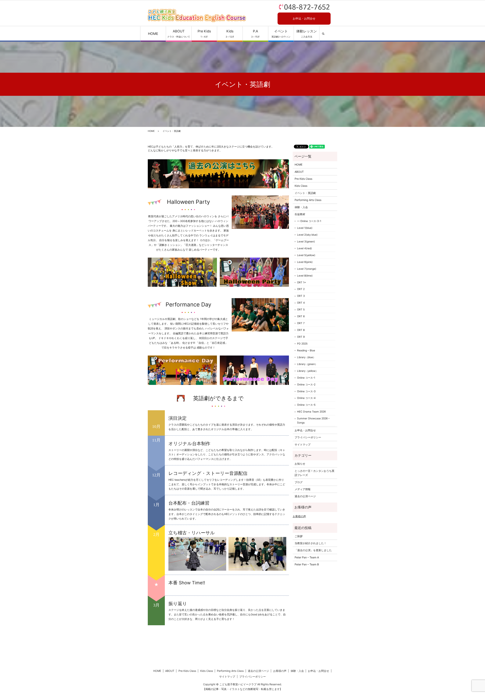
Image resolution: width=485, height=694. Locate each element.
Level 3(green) (306, 241)
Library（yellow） (307, 370)
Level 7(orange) (306, 268)
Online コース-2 (306, 384)
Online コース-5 (306, 404)
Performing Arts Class (308, 200)
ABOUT (178, 33)
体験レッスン (306, 33)
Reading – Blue (306, 350)
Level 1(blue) (304, 227)
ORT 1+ (301, 282)
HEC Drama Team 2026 (311, 411)
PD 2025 (302, 343)
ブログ (299, 482)
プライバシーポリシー (308, 437)
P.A (255, 33)
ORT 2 (301, 289)
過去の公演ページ (305, 496)
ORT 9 (301, 336)
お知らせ (300, 463)
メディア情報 (303, 489)
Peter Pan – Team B (307, 564)
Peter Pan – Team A (307, 557)
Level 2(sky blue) (307, 234)
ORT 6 (301, 316)
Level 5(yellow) (306, 255)
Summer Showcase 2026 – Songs (313, 420)
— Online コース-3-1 (309, 221)
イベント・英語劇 (305, 193)
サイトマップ (303, 444)
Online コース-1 (306, 377)
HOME (153, 34)
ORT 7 (301, 323)
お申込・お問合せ (304, 18)
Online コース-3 (306, 391)
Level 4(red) (304, 248)
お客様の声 (299, 516)
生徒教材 (300, 214)
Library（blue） (306, 357)
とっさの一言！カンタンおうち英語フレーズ (314, 473)
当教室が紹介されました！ (310, 543)
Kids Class (301, 185)
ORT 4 (301, 302)
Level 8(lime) (305, 275)
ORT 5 (301, 309)
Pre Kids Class (303, 178)
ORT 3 (301, 295)
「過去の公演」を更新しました (313, 550)
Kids (230, 33)
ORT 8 (301, 329)
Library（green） (307, 364)
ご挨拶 (299, 536)
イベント (280, 33)
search (323, 34)
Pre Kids (204, 33)
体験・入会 (301, 207)
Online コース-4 (306, 397)
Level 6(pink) (305, 261)
